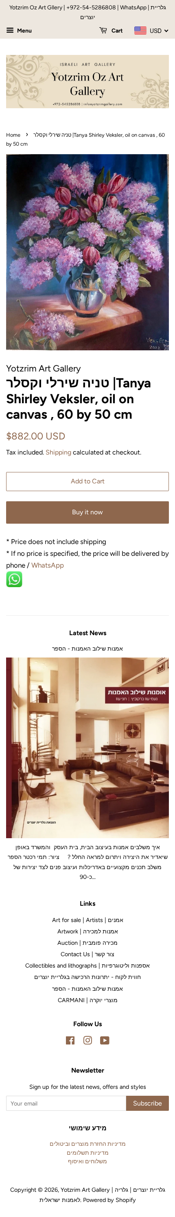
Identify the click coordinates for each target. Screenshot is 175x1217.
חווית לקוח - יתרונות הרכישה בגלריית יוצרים (87, 977)
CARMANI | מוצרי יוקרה (88, 1000)
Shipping (58, 452)
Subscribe (147, 1103)
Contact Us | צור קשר (87, 954)
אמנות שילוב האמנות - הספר (87, 648)
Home (13, 135)
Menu (24, 30)
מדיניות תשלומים (88, 1152)
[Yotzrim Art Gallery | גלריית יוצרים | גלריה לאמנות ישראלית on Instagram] (87, 1042)
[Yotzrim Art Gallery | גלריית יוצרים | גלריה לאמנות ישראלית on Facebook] (70, 1042)
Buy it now (87, 512)
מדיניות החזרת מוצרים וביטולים (88, 1144)
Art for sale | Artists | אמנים (87, 920)
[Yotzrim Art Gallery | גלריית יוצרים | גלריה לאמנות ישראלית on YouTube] (104, 1042)
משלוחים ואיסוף (87, 1161)
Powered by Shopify (109, 1200)
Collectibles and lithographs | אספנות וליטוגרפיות (87, 965)
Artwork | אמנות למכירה (87, 931)
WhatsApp (48, 565)
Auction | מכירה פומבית (87, 942)
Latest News (87, 633)
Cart (116, 30)
